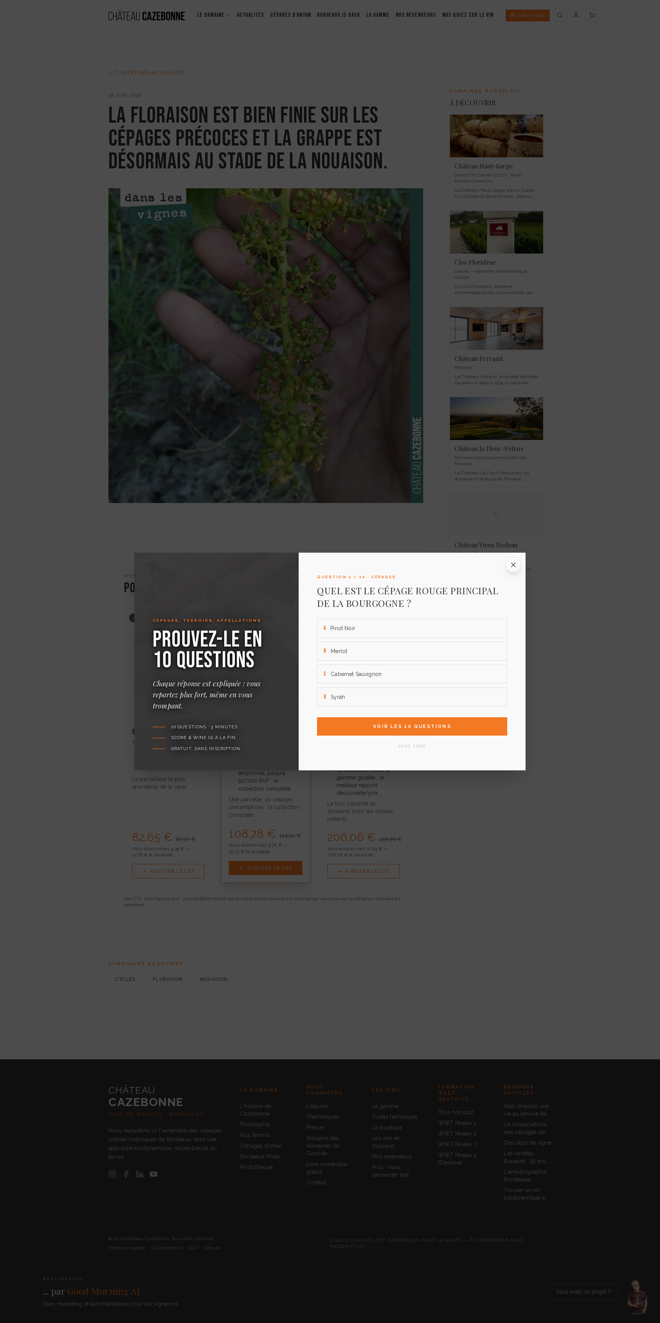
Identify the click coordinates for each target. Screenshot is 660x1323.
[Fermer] (513, 565)
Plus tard (412, 746)
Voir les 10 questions (412, 726)
